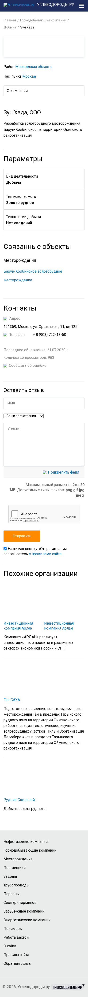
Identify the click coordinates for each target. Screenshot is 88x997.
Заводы (10, 876)
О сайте (10, 946)
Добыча (10, 27)
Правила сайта (16, 955)
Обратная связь (17, 963)
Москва (29, 76)
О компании (17, 90)
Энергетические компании (27, 920)
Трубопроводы (17, 885)
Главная (10, 20)
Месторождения (18, 859)
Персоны (12, 894)
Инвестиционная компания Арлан (18, 625)
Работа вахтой (16, 937)
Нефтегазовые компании (26, 841)
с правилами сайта (45, 554)
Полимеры (13, 928)
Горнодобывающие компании (43, 20)
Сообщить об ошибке (27, 365)
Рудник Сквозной (19, 800)
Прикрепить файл (63, 472)
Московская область (33, 66)
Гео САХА (12, 700)
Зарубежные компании (24, 911)
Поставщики (15, 867)
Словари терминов (20, 902)
